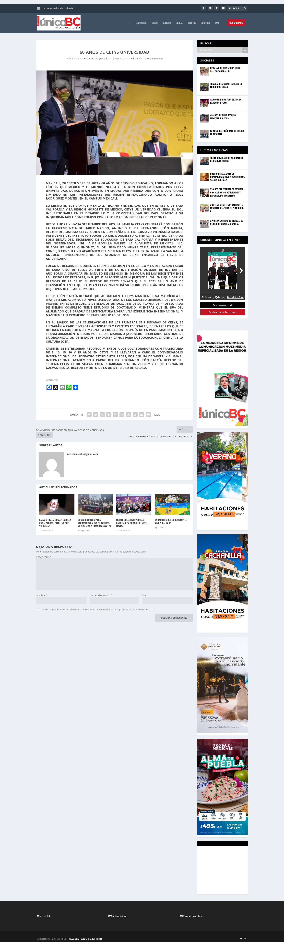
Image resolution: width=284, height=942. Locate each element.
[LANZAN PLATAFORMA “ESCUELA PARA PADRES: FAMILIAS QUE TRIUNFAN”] (56, 504)
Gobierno (205, 22)
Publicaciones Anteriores (223, 312)
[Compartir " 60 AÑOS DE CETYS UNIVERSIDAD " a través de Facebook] (89, 414)
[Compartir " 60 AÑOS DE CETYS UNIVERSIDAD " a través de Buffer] (128, 414)
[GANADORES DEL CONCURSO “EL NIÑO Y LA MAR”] (172, 504)
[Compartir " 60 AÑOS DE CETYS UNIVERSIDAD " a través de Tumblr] (109, 414)
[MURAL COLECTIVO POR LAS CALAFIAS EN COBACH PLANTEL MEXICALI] (133, 504)
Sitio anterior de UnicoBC (58, 8)
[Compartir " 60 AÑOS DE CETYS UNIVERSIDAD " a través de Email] (141, 414)
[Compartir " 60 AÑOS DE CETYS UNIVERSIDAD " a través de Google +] (102, 414)
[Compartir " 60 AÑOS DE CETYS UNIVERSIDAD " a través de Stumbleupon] (135, 414)
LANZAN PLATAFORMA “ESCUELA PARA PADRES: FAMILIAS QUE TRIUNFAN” (55, 523)
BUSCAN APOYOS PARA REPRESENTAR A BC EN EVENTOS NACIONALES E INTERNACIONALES (94, 523)
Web (144, 595)
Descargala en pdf (223, 305)
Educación (141, 22)
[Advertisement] (225, 870)
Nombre (41, 595)
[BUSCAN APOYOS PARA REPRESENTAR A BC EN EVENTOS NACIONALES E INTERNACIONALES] (95, 504)
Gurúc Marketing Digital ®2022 (85, 938)
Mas (217, 22)
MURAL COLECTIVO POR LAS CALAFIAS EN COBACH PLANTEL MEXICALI (132, 523)
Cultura (167, 22)
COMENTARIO (43, 557)
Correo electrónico (101, 595)
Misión (243, 938)
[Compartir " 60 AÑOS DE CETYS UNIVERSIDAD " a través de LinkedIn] (122, 414)
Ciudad (179, 22)
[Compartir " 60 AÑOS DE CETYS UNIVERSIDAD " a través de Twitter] (95, 414)
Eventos (192, 22)
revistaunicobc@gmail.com (97, 58)
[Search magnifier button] (245, 50)
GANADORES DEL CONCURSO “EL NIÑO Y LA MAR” (171, 521)
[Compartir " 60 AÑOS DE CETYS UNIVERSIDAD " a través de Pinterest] (115, 414)
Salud (155, 22)
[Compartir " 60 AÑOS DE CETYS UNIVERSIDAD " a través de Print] (148, 414)
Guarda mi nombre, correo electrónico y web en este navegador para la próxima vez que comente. (94, 609)
